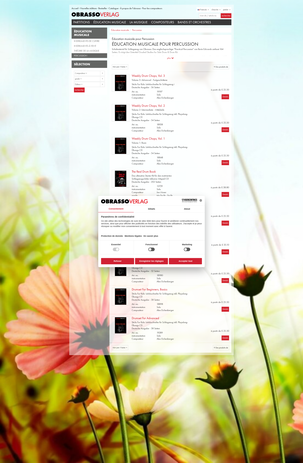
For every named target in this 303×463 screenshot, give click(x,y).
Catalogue (113, 8)
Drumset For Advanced (145, 318)
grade (77, 78)
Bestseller (102, 8)
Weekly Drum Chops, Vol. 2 (148, 106)
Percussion (80, 55)
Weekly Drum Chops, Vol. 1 (148, 138)
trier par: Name (119, 66)
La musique (139, 22)
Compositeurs (162, 22)
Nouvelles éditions (88, 8)
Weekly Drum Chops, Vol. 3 (148, 76)
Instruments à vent (85, 45)
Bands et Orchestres (194, 22)
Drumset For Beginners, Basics (149, 289)
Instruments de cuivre (87, 41)
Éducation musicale (109, 22)
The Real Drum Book (144, 171)
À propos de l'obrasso (130, 8)
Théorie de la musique (86, 50)
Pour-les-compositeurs (152, 8)
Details (225, 96)
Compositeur (80, 73)
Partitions (81, 22)
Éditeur (78, 84)
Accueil (75, 8)
